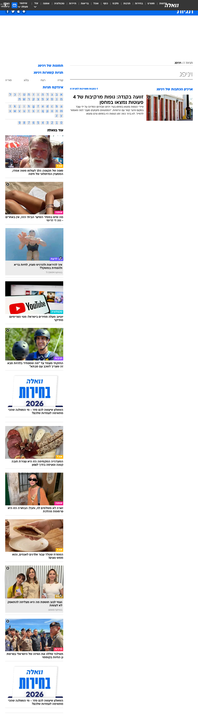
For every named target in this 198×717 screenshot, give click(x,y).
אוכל (96, 3)
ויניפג (178, 63)
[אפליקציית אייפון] (18, 11)
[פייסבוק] (7, 11)
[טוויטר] (13, 11)
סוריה (8, 80)
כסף (105, 3)
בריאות (85, 3)
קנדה (60, 80)
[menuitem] (149, 5)
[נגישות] (5, 5)
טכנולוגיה (59, 3)
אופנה (46, 3)
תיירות (72, 3)
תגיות (189, 63)
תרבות (126, 3)
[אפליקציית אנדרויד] (23, 11)
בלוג (26, 80)
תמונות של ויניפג (50, 66)
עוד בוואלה (55, 130)
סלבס (116, 3)
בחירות (139, 3)
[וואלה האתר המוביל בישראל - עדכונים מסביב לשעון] (172, 5)
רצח (43, 80)
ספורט (151, 3)
